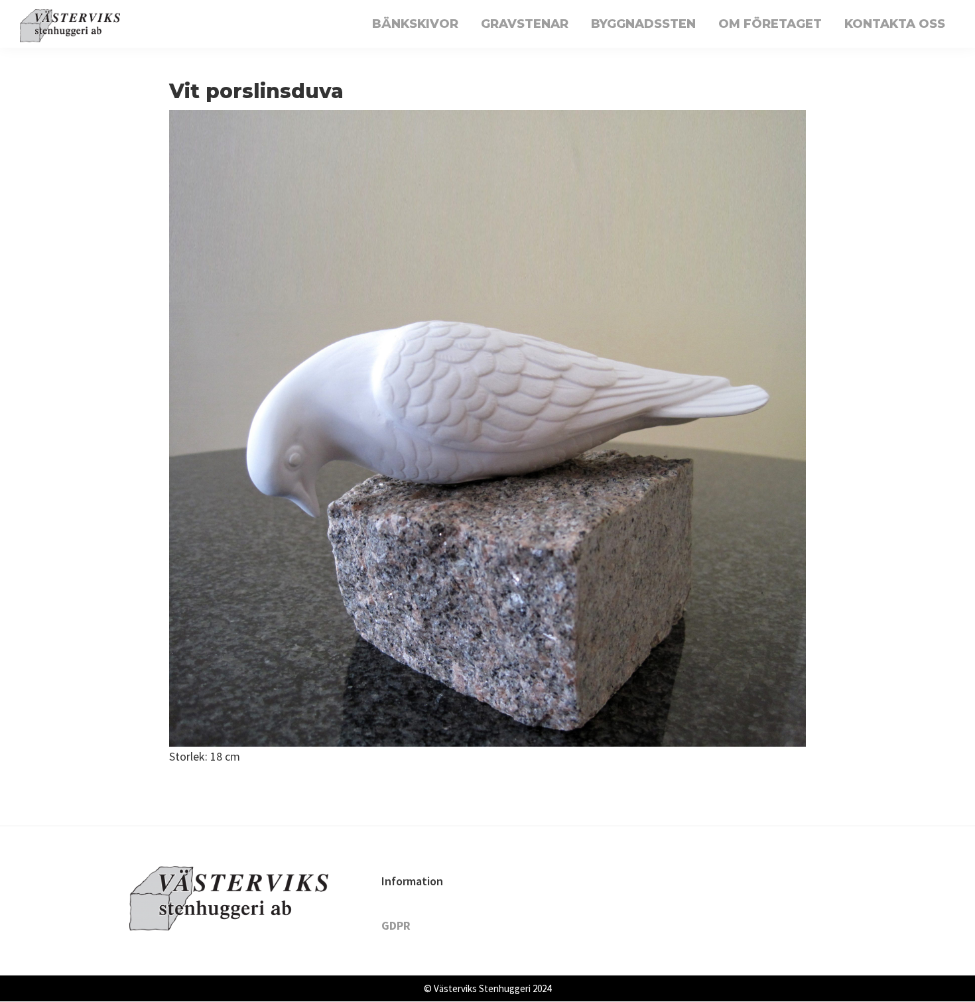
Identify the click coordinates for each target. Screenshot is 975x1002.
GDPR (396, 925)
